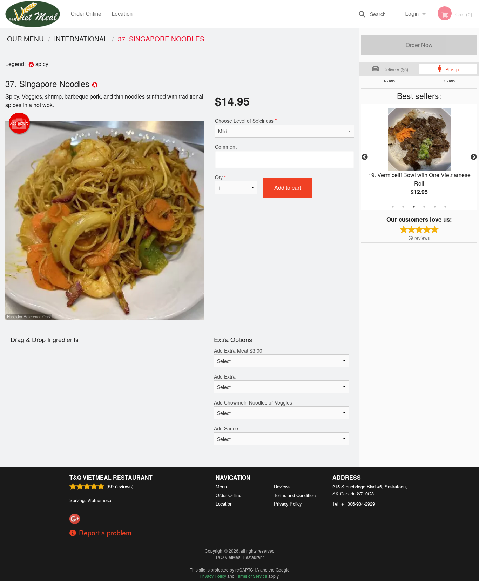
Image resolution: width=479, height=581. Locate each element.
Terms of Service (251, 576)
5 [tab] (434, 206)
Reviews (282, 486)
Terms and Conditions (295, 495)
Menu (221, 486)
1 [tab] (392, 206)
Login (412, 14)
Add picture (19, 123)
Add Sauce (226, 428)
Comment (226, 146)
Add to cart (287, 187)
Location (122, 14)
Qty (220, 177)
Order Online (86, 14)
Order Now (419, 45)
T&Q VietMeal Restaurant (111, 477)
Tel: (353, 503)
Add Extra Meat (238, 350)
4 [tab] (424, 206)
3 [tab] (413, 206)
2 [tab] (403, 206)
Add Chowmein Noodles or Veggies (253, 402)
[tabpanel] (419, 157)
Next (473, 157)
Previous (364, 157)
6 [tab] (445, 206)
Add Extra (225, 376)
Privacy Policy (288, 503)
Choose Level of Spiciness (246, 120)
